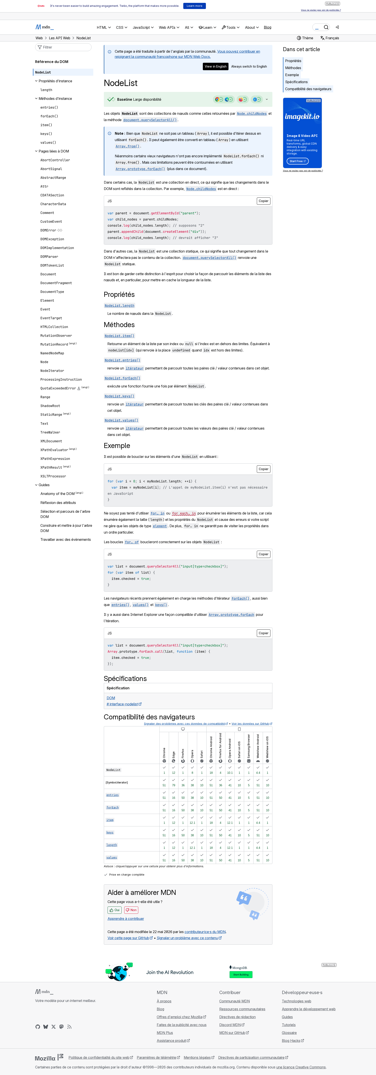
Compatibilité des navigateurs (308, 89)
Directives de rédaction (237, 1017)
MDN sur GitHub (232, 1032)
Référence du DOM (51, 61)
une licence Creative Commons (301, 1067)
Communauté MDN (234, 1001)
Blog (267, 27)
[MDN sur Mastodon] (61, 1026)
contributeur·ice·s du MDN (205, 932)
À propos (164, 1001)
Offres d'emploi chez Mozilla (179, 1017)
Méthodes (293, 68)
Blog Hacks (291, 1040)
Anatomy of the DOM (57, 494)
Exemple (292, 75)
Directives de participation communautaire (251, 1057)
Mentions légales (197, 1057)
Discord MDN (230, 1025)
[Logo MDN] (44, 991)
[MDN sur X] (53, 1026)
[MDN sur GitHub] (37, 1026)
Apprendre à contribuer (126, 918)
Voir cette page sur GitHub (128, 938)
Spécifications (296, 82)
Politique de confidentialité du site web (98, 1057)
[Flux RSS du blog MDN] (69, 1026)
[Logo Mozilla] (49, 1057)
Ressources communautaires (242, 1009)
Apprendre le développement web (309, 1009)
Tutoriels (289, 1025)
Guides (287, 1017)
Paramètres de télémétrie (156, 1057)
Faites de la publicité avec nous (182, 1025)
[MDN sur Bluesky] (45, 1026)
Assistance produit (171, 1040)
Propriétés (293, 61)
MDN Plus (165, 1032)
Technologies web (296, 1001)
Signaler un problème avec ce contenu (187, 938)
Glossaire (289, 1032)
